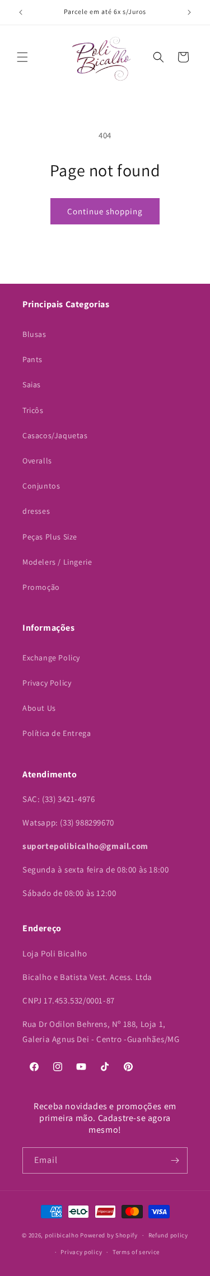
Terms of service (136, 1252)
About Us (39, 708)
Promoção (41, 587)
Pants (32, 359)
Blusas (34, 334)
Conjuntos (41, 486)
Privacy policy (81, 1252)
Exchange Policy (51, 658)
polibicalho (62, 1235)
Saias (31, 384)
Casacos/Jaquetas (55, 435)
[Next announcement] (189, 12)
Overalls (37, 461)
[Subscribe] (174, 1160)
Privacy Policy (46, 683)
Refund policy (168, 1235)
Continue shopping (105, 211)
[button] (22, 57)
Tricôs (33, 410)
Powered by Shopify (109, 1235)
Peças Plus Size (49, 537)
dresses (36, 511)
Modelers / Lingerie (57, 562)
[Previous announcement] (20, 12)
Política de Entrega (56, 733)
